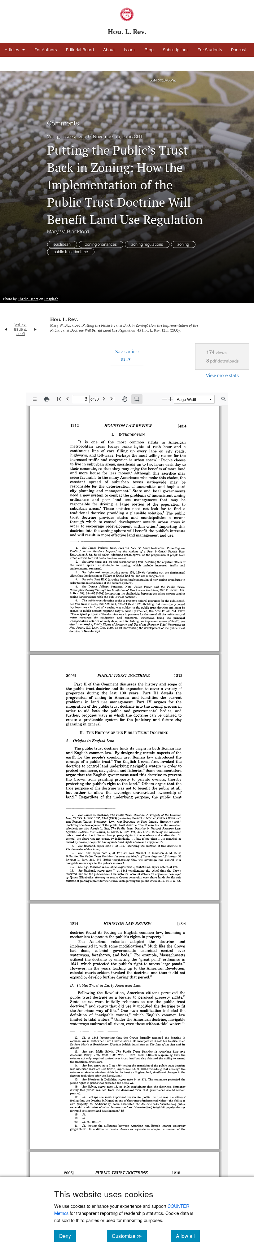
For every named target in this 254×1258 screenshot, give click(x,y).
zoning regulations (147, 244)
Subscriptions (175, 49)
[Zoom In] (170, 399)
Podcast (238, 49)
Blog (149, 49)
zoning (183, 244)
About (109, 49)
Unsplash (51, 299)
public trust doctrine (71, 252)
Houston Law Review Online (31, 63)
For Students (210, 49)
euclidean (62, 244)
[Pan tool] (124, 399)
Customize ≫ (129, 1235)
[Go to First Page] (59, 398)
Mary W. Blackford (68, 232)
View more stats (222, 375)
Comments (63, 123)
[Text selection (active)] (136, 399)
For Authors (45, 49)
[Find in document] (223, 399)
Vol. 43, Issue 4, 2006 (68, 136)
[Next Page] (103, 398)
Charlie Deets (28, 299)
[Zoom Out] (164, 399)
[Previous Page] (67, 398)
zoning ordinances (101, 244)
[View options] (34, 399)
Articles (12, 49)
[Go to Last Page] (112, 398)
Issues (129, 49)
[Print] (46, 399)
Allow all (188, 1235)
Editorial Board (80, 49)
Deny (67, 1235)
